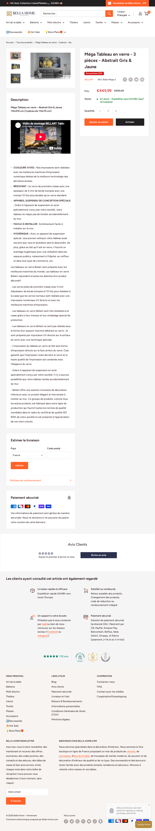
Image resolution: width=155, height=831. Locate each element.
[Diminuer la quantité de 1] (100, 111)
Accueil (9, 42)
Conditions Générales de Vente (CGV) (68, 713)
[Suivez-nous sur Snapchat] (100, 821)
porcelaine (65, 755)
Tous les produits (24, 42)
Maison (115, 22)
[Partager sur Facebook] (125, 79)
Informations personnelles (65, 706)
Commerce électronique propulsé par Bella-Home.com (32, 819)
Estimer (19, 465)
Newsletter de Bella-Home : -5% (129, 3)
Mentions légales (60, 719)
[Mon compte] (140, 13)
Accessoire (134, 22)
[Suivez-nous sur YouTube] (89, 821)
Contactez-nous (106, 681)
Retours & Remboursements (66, 701)
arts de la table (82, 755)
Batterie (34, 22)
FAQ (99, 686)
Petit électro (54, 22)
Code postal (53, 448)
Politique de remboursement (25, 480)
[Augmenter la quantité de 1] (116, 111)
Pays (13, 448)
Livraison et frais (60, 696)
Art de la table (13, 22)
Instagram (43, 635)
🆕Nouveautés (14, 32)
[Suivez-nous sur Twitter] (72, 821)
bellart (88, 79)
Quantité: (89, 110)
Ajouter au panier (98, 122)
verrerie (131, 751)
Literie (86, 22)
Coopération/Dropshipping (111, 696)
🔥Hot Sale (33, 32)
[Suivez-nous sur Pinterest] (83, 821)
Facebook (52, 631)
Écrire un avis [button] (98, 555)
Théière (74, 22)
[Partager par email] (142, 79)
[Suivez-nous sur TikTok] (95, 821)
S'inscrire (16, 800)
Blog (53, 681)
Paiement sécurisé (61, 691)
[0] (146, 13)
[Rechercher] (109, 13)
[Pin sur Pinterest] (131, 79)
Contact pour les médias (110, 691)
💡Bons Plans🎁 (54, 32)
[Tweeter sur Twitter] (136, 79)
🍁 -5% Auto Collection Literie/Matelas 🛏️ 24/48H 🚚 (34, 3)
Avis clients (57, 686)
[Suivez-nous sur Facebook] (66, 821)
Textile (99, 22)
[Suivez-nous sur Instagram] (77, 821)
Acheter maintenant (130, 123)
